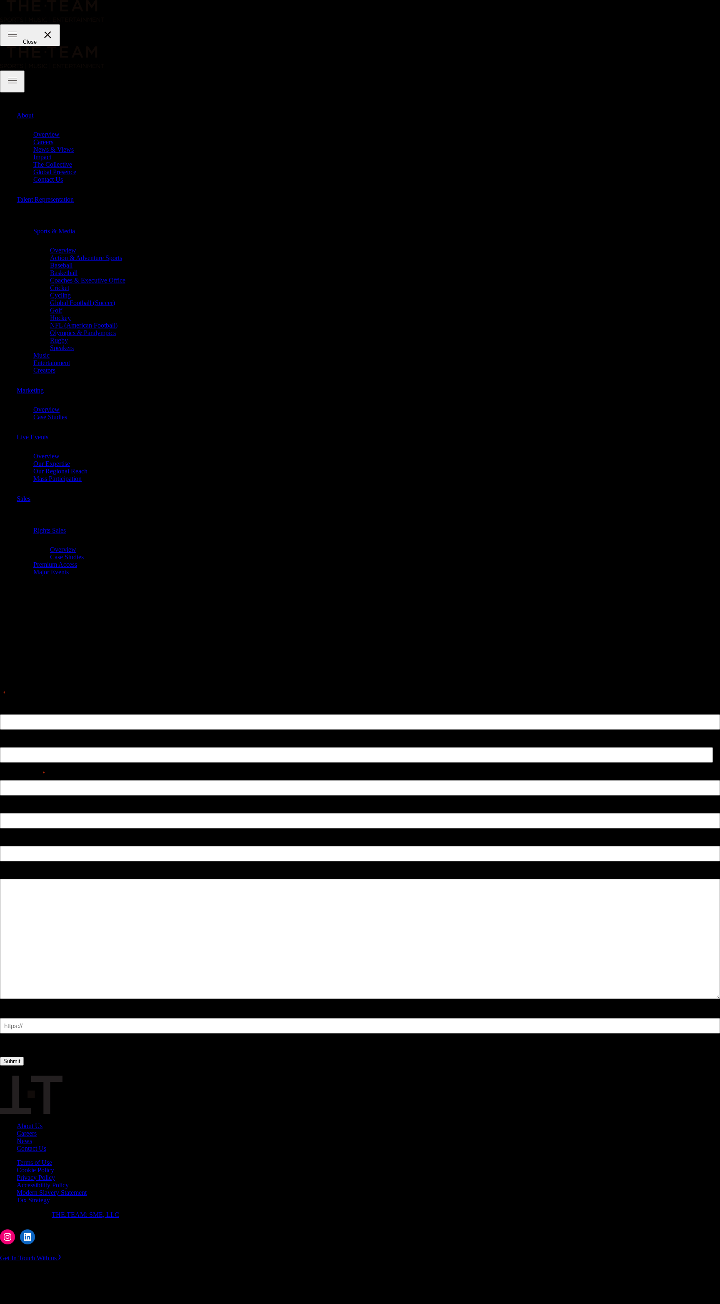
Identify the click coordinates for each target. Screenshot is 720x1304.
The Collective (52, 164)
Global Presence (54, 171)
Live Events (32, 437)
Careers (43, 141)
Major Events (51, 572)
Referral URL (20, 1010)
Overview (46, 134)
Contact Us (48, 179)
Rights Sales (49, 530)
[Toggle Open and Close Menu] (12, 81)
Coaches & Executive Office (87, 280)
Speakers (62, 347)
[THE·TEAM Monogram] (31, 1111)
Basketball (64, 272)
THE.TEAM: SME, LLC (85, 1214)
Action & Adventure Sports (86, 257)
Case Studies (50, 416)
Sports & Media (54, 231)
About (25, 115)
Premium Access (55, 564)
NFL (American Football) (84, 325)
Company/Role (21, 838)
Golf (56, 310)
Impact (42, 156)
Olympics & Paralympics (83, 332)
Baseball (61, 265)
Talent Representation (45, 199)
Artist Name (17, 707)
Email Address (22, 772)
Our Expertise (51, 463)
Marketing (30, 390)
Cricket (59, 287)
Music (41, 355)
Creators (44, 370)
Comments (15, 871)
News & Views (53, 149)
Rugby (59, 340)
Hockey (60, 317)
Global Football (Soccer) (82, 302)
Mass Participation (57, 478)
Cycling (60, 295)
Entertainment (51, 362)
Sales (23, 498)
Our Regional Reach (60, 471)
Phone (9, 805)
